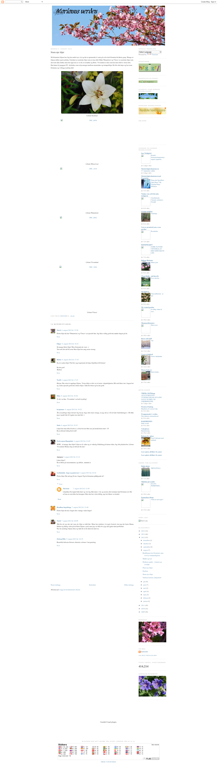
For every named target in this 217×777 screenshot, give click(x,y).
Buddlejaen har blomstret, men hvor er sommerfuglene (153, 554)
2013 (143, 534)
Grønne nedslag (146, 211)
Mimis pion (154, 262)
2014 (143, 531)
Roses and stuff (146, 338)
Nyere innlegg (55, 585)
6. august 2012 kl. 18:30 (69, 396)
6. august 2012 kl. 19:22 (73, 409)
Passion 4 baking (147, 406)
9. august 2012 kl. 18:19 (74, 539)
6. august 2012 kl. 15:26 (70, 330)
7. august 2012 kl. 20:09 (70, 521)
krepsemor (60, 409)
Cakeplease (145, 428)
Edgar (59, 343)
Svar (58, 337)
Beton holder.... (155, 372)
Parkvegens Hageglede (65, 441)
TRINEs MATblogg (148, 393)
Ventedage (154, 213)
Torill (59, 380)
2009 (143, 612)
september (147, 547)
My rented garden (147, 307)
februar (145, 598)
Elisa (58, 396)
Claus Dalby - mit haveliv (150, 276)
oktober (146, 543)
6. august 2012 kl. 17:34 (70, 359)
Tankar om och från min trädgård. (150, 195)
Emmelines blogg (147, 497)
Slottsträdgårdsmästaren (150, 169)
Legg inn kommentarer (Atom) (70, 589)
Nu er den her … (156, 278)
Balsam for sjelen (147, 436)
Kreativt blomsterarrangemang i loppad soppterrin (158, 157)
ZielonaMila (61, 539)
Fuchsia (145, 571)
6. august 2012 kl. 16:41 (70, 344)
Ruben (59, 359)
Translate (155, 54)
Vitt (152, 341)
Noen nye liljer (148, 574)
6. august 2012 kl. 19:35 (69, 425)
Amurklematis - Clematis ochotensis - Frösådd (157, 200)
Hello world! (145, 423)
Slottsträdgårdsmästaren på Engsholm (151, 177)
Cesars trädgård (147, 354)
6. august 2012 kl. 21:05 (82, 441)
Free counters (108, 762)
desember (146, 540)
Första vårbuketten (156, 356)
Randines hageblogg (64, 507)
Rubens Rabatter (147, 260)
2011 (143, 605)
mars (145, 595)
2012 (143, 537)
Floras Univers (146, 370)
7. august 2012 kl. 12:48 (81, 488)
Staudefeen (145, 291)
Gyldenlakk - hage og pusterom (68, 473)
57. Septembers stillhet (148, 171)
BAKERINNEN (146, 421)
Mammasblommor (148, 323)
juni (144, 585)
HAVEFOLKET (147, 244)
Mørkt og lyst (147, 559)
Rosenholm (154, 231)
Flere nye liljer (148, 568)
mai (144, 588)
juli (144, 581)
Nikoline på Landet (148, 481)
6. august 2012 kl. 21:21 (72, 457)
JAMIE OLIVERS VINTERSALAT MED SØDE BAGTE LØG (157, 250)
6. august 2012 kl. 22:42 (88, 473)
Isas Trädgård (146, 153)
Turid (59, 521)
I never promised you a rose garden (151, 228)
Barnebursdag (145, 431)
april (145, 591)
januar (145, 601)
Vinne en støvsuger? (157, 499)
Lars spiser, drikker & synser (151, 452)
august (145, 550)
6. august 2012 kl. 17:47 (70, 380)
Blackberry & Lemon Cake (149, 409)
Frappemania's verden (149, 414)
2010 (143, 608)
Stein (58, 425)
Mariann (66, 488)
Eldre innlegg (129, 585)
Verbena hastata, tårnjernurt (152, 577)
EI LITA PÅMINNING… (156, 485)
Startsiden (92, 585)
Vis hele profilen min (148, 655)
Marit (59, 330)
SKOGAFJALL (156, 468)
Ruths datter (145, 466)
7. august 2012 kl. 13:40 (80, 507)
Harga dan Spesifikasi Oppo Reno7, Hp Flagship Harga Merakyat (157, 183)
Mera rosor (154, 325)
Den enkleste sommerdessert (149, 416)
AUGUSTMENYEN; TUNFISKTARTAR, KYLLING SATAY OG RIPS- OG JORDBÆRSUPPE (151, 398)
